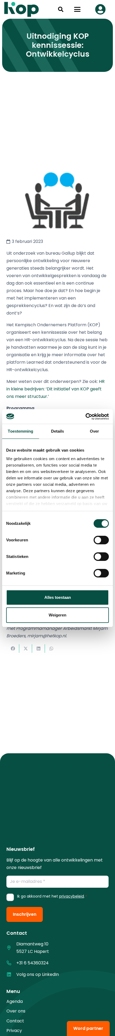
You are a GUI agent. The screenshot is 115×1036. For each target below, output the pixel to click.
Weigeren (57, 615)
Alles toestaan (57, 597)
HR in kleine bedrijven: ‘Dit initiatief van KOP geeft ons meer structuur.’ (55, 388)
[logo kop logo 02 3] (21, 9)
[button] (61, 9)
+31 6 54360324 (32, 963)
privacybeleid (71, 896)
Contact (15, 1021)
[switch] (101, 540)
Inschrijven (24, 914)
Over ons (15, 1011)
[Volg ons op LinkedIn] (11, 974)
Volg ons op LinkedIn (37, 974)
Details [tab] (57, 431)
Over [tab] (94, 431)
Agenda (14, 1001)
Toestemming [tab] (20, 431)
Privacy (14, 1030)
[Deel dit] (12, 648)
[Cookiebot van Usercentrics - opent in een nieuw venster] (85, 416)
